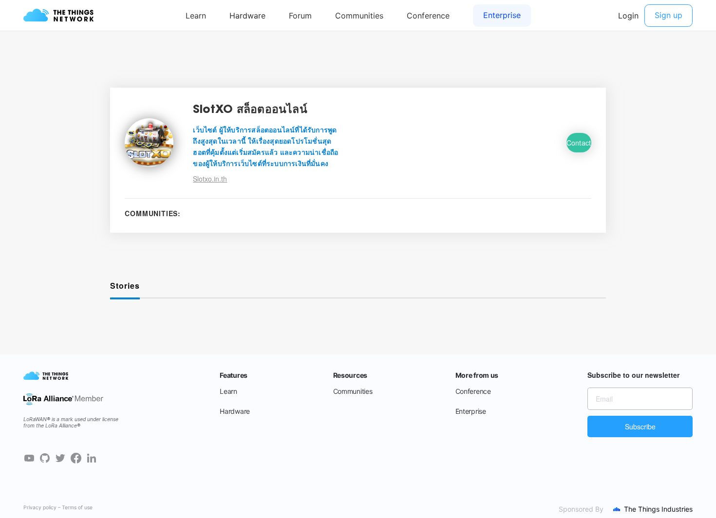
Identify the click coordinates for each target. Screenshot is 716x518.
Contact (578, 143)
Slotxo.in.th (210, 179)
